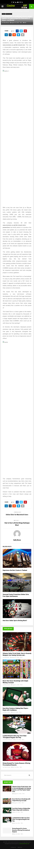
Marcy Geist (7, 684)
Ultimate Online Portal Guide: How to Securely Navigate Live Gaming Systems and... (17, 654)
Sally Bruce (6, 22)
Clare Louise (7, 767)
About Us (20, 847)
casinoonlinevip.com (24, 843)
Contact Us (13, 847)
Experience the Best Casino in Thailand (15, 570)
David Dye (6, 657)
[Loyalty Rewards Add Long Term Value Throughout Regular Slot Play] (17, 724)
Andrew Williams (8, 739)
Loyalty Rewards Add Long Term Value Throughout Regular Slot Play (14, 736)
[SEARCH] (29, 775)
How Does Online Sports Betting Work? (15, 620)
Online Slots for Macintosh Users (17, 515)
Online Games (9, 13)
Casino (3, 13)
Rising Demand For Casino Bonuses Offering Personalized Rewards (16, 764)
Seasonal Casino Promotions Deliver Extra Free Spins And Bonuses (16, 595)
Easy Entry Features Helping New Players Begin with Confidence (15, 709)
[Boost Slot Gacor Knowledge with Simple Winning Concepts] (17, 669)
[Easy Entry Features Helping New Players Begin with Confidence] (17, 696)
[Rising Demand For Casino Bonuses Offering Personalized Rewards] (17, 751)
